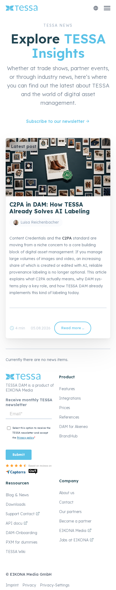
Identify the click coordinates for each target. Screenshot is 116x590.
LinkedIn (35, 316)
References (69, 417)
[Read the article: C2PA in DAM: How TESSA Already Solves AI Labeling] (58, 195)
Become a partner (75, 521)
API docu (14, 523)
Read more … (74, 330)
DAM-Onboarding (21, 532)
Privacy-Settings (55, 585)
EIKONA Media (72, 530)
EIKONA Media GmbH (31, 574)
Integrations (70, 398)
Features (67, 388)
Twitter (24, 316)
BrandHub (68, 436)
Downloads (16, 504)
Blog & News (17, 495)
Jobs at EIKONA (74, 540)
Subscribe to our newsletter (55, 121)
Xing (46, 316)
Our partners (70, 511)
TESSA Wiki (15, 551)
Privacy (29, 585)
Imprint (12, 585)
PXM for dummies (21, 542)
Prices (64, 407)
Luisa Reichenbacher (40, 222)
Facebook (13, 316)
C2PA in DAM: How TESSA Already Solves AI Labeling (49, 208)
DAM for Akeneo (73, 426)
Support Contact (21, 513)
